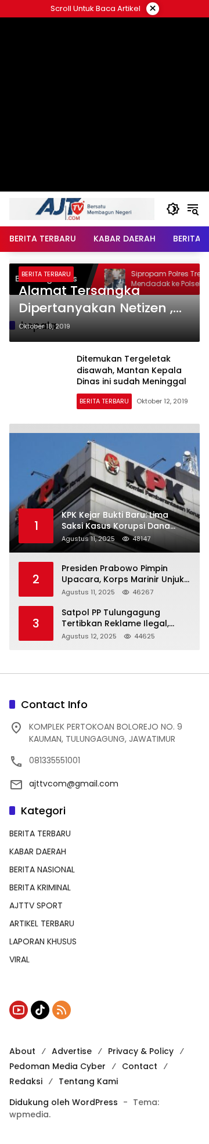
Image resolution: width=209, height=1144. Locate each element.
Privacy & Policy (141, 1051)
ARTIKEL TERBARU (41, 923)
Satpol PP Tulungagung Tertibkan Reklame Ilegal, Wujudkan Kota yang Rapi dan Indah (126, 618)
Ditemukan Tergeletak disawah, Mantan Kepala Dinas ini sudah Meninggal (131, 370)
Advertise (72, 1051)
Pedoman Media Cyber (57, 1066)
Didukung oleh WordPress (63, 1102)
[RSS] (61, 1010)
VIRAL (19, 959)
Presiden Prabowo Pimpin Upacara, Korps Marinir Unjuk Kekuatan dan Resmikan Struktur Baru (123, 574)
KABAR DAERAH (37, 851)
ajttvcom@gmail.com (73, 783)
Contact (139, 1066)
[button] (173, 209)
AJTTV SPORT (36, 905)
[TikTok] (40, 1010)
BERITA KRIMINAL (40, 887)
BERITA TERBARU (46, 274)
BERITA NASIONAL (42, 869)
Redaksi (25, 1081)
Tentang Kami (88, 1081)
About (22, 1051)
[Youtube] (18, 1010)
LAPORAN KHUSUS (43, 941)
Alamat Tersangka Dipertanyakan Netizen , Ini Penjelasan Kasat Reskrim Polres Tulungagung (96, 300)
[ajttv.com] (81, 208)
